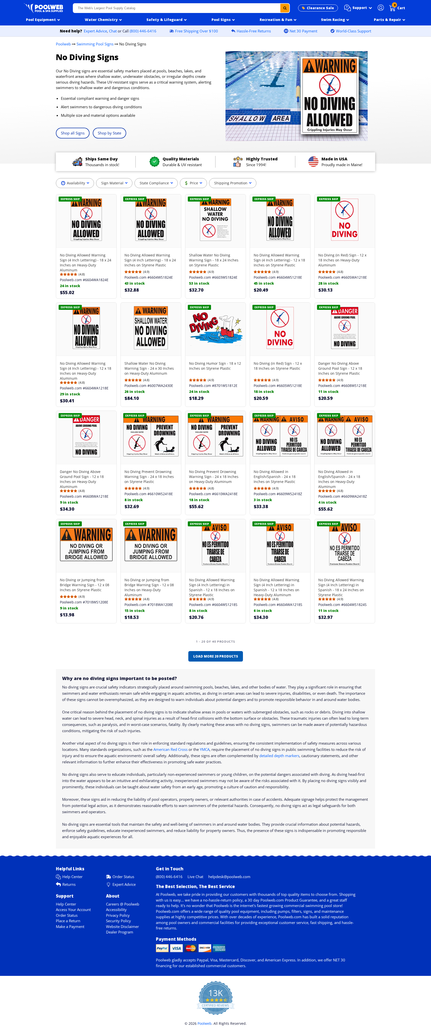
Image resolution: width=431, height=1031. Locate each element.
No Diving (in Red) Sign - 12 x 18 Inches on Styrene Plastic (278, 366)
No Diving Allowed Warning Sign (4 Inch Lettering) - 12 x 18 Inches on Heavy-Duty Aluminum (85, 371)
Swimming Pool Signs (95, 43)
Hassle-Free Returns (254, 30)
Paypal (202, 959)
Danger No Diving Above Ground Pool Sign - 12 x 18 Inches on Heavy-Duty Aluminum (82, 479)
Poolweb (63, 43)
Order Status (123, 876)
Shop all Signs (73, 132)
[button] (358, 8)
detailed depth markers (279, 755)
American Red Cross (170, 749)
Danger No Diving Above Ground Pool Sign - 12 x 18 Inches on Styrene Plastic (340, 368)
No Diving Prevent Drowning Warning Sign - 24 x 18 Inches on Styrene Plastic (149, 476)
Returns (69, 884)
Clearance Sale (320, 8)
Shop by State (109, 132)
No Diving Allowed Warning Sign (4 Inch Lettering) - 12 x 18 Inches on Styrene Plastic (279, 260)
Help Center (72, 876)
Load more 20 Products (215, 656)
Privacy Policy (118, 915)
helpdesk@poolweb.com (229, 876)
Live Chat (195, 876)
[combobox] (181, 8)
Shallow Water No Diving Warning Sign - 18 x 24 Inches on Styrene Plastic (213, 260)
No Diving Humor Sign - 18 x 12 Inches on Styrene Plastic (215, 366)
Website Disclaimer (122, 926)
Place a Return (68, 920)
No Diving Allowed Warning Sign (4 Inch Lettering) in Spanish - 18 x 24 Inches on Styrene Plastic (341, 587)
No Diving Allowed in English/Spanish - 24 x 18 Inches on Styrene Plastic (275, 476)
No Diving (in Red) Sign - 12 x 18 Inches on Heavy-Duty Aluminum (342, 260)
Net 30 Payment (303, 30)
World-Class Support (353, 30)
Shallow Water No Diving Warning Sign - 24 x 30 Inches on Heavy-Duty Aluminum (149, 368)
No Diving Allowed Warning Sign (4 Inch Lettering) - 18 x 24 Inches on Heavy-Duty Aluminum (85, 262)
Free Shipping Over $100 (196, 30)
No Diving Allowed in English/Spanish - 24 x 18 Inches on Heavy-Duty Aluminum (339, 479)
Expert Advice (95, 30)
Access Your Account (73, 909)
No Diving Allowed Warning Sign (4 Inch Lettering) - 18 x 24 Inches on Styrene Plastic (150, 260)
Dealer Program (119, 931)
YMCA (205, 749)
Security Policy (118, 920)
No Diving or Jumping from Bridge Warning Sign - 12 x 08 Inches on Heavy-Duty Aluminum (149, 587)
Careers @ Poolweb (122, 904)
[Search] (284, 8)
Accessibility (116, 909)
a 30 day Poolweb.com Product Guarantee (281, 900)
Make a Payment (70, 926)
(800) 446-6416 (143, 30)
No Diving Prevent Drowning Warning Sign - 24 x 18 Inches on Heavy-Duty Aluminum (213, 476)
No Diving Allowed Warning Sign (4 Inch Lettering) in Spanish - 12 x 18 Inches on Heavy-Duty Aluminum (276, 587)
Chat (113, 30)
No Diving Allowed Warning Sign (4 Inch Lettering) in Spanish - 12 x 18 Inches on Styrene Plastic (212, 587)
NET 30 (339, 959)
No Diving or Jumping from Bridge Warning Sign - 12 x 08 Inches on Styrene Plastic (84, 584)
